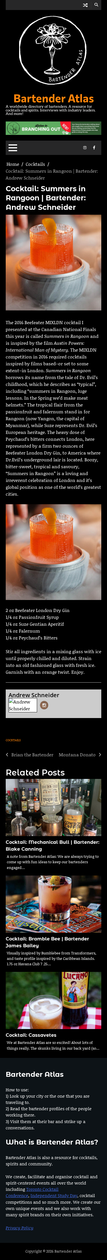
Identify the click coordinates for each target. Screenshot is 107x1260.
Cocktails (13, 740)
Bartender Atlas (53, 98)
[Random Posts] (85, 5)
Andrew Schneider (34, 695)
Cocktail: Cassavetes (31, 1035)
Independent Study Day (54, 1195)
